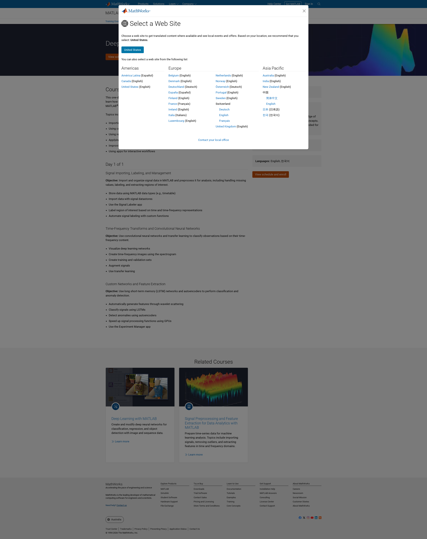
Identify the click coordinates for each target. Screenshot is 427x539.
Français (224, 120)
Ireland (172, 109)
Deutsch (224, 109)
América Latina (130, 75)
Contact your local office (213, 140)
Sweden (221, 98)
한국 (265, 115)
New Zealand (271, 86)
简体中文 (272, 98)
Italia (171, 115)
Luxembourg (176, 120)
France (172, 103)
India (266, 81)
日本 (265, 109)
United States (129, 86)
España (173, 92)
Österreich (222, 86)
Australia (268, 75)
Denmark (174, 81)
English (223, 115)
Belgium (173, 75)
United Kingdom (226, 126)
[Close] (304, 11)
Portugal (221, 92)
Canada (126, 81)
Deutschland (176, 86)
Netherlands (223, 75)
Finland (172, 98)
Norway (220, 81)
